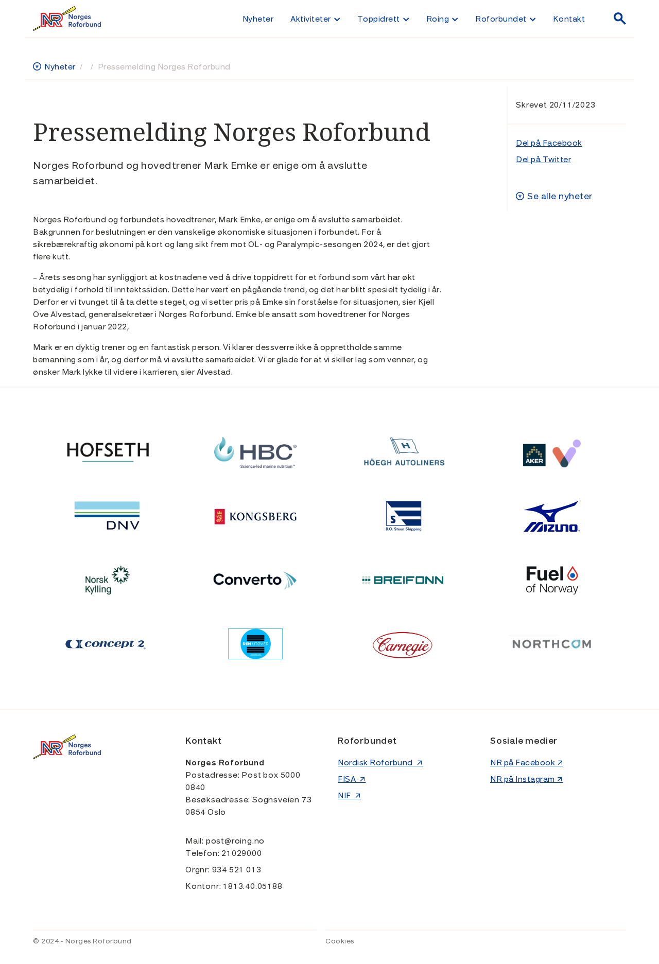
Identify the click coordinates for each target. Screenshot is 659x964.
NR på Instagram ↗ (526, 779)
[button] (315, 18)
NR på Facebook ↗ (526, 763)
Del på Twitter (543, 159)
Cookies (339, 941)
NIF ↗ (349, 796)
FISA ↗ (352, 779)
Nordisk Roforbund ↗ (380, 763)
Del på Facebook (549, 143)
